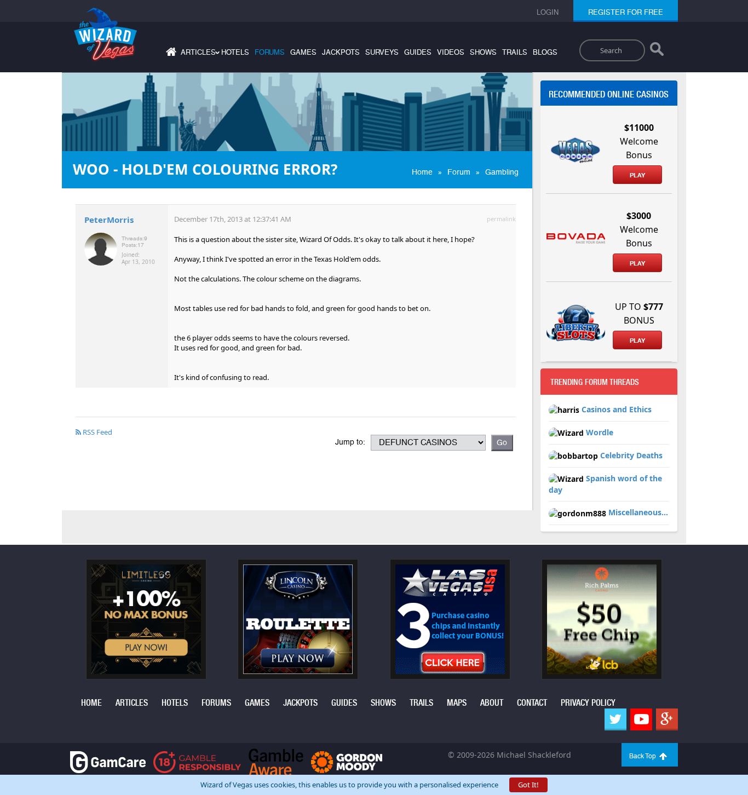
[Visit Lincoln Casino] (298, 618)
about (491, 703)
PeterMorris (109, 219)
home (91, 703)
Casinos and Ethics (617, 409)
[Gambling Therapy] (346, 761)
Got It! (528, 785)
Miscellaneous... (638, 512)
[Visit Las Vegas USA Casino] (450, 618)
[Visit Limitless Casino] (146, 618)
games (303, 52)
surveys (382, 52)
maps (457, 703)
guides (417, 52)
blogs (545, 52)
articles (132, 703)
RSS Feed (96, 432)
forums (270, 52)
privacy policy (588, 703)
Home (422, 172)
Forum (458, 172)
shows (483, 52)
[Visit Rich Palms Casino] (602, 618)
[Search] (657, 51)
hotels (235, 52)
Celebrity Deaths (631, 455)
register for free (625, 12)
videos (450, 52)
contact (532, 703)
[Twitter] (615, 719)
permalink (501, 219)
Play (637, 175)
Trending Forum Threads (594, 382)
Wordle (599, 432)
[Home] (169, 54)
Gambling (502, 172)
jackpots (341, 52)
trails (514, 52)
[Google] (667, 719)
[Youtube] (641, 719)
